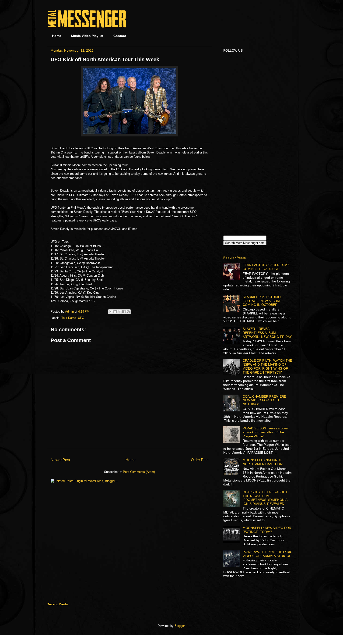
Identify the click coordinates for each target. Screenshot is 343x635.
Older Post (199, 460)
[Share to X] (119, 311)
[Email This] (110, 311)
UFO (81, 318)
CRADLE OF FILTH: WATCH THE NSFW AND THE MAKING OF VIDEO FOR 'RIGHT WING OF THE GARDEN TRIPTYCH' (267, 366)
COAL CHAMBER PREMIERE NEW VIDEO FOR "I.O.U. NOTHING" (264, 400)
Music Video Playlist (87, 36)
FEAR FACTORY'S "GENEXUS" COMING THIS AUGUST (266, 267)
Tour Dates (68, 318)
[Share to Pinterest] (128, 311)
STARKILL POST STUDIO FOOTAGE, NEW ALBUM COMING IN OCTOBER (262, 301)
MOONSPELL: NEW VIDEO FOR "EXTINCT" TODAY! (267, 530)
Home (56, 36)
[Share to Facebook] (124, 311)
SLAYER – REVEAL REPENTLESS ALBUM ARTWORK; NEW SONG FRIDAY (267, 333)
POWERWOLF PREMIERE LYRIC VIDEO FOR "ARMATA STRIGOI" (267, 554)
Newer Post (60, 460)
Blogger (180, 626)
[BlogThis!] (115, 311)
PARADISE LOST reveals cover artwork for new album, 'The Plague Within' (266, 432)
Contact (119, 36)
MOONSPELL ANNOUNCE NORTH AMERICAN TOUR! (263, 462)
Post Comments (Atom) (139, 472)
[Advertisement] (256, 18)
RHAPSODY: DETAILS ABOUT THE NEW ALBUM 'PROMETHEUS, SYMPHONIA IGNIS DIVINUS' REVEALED (265, 498)
